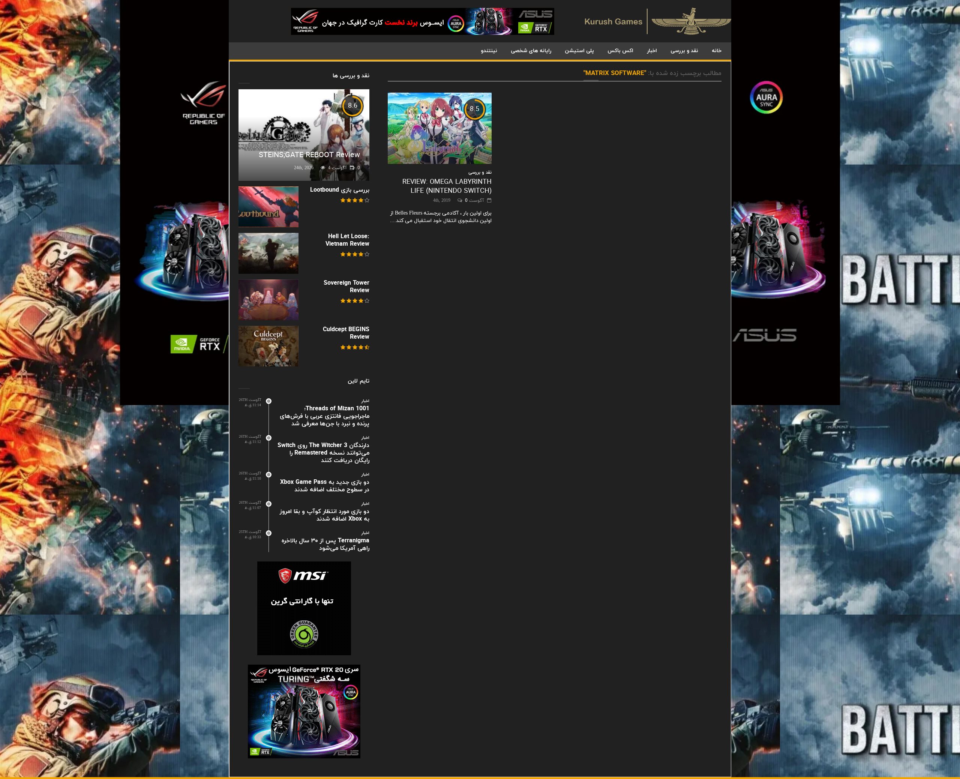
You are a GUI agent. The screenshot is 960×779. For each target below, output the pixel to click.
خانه (717, 50)
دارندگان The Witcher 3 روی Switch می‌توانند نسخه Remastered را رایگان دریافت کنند (323, 453)
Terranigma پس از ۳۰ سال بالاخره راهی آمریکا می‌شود (325, 544)
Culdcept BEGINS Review (346, 333)
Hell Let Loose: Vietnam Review (347, 240)
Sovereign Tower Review (346, 287)
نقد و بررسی (684, 50)
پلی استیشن (579, 50)
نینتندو (489, 50)
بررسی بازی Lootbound (339, 190)
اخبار (652, 50)
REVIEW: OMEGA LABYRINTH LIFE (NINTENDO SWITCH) (447, 186)
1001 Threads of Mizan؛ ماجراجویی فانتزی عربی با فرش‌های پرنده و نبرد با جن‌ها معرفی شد (324, 416)
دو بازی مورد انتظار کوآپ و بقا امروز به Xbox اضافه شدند (324, 515)
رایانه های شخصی (531, 50)
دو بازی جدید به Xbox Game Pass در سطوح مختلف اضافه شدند (324, 486)
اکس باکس (620, 50)
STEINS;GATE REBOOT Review (309, 155)
